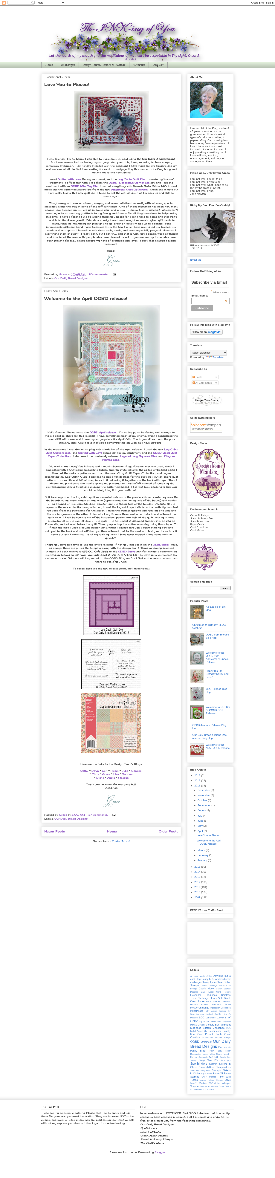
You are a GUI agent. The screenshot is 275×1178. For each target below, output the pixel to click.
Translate (218, 357)
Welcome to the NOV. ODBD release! (218, 746)
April (201, 830)
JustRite (218, 1014)
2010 (197, 892)
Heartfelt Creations (199, 1004)
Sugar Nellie (206, 1073)
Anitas (209, 976)
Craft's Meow (206, 988)
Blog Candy (202, 979)
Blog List (158, 65)
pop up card (208, 1089)
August (202, 810)
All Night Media (197, 976)
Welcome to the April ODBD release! (85, 298)
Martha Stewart (197, 1025)
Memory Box (212, 1024)
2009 (197, 897)
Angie (111, 777)
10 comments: (99, 274)
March (202, 850)
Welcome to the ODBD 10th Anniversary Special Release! (217, 657)
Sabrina (127, 774)
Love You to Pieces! (66, 84)
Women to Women (209, 1086)
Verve (227, 1080)
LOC (201, 1017)
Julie (125, 770)
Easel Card (214, 992)
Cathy (84, 770)
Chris (95, 774)
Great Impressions (200, 1001)
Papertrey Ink (224, 1047)
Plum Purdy (216, 1051)
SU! (216, 1057)
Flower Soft (216, 998)
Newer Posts (54, 831)
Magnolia (227, 1021)
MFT (219, 1021)
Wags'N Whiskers (198, 1083)
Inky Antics (211, 1011)
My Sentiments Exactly (217, 1031)
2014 (197, 871)
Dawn (95, 770)
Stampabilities (206, 1067)
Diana (100, 777)
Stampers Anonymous (200, 1070)
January (203, 860)
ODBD (194, 1041)
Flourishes (195, 995)
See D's (212, 1060)
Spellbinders (198, 1063)
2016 (197, 785)
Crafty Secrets (223, 989)
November (204, 795)
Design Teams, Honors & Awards (104, 65)
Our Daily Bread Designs (71, 278)
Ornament (206, 1042)
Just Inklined (206, 1014)
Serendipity (226, 1060)
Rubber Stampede (199, 1057)
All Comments (203, 382)
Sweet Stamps (208, 1077)
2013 (197, 876)
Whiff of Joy (215, 1083)
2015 (197, 866)
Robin (115, 770)
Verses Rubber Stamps (211, 1080)
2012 (197, 882)
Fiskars (227, 992)
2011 (197, 887)
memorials (197, 1089)
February (203, 855)
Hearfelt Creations (222, 1001)
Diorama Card (197, 992)
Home (49, 65)
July (200, 815)
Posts (198, 376)
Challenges (68, 65)
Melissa (123, 777)
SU (211, 1057)
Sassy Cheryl (197, 1060)
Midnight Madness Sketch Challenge (210, 1026)
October (203, 800)
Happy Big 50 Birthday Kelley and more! (217, 674)
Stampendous (223, 1067)
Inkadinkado (196, 1011)
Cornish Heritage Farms (213, 985)
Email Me (195, 259)
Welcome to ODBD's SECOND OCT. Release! (218, 710)
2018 (197, 775)
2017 (197, 780)
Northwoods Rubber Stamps (216, 1037)
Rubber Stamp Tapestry (220, 1054)
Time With (224, 1076)
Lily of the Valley (207, 1021)
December (204, 790)
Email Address (209, 295)
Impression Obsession (220, 1008)
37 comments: (98, 814)
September (204, 805)
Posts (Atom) (121, 841)
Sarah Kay (225, 1057)
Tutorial (194, 1080)
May (200, 825)
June (201, 820)
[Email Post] (114, 274)
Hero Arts (216, 1004)
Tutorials (139, 65)
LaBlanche (211, 1018)
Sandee (136, 770)
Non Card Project (201, 1034)
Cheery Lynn (208, 982)
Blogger (160, 1152)
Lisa (116, 774)
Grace (106, 774)
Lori (104, 770)
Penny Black (198, 1050)
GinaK (227, 998)
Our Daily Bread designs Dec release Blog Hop (209, 736)
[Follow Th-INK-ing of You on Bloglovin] (206, 333)
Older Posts (168, 831)
